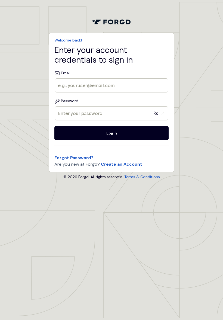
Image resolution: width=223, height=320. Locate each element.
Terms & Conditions (142, 176)
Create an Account (121, 164)
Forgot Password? (74, 158)
